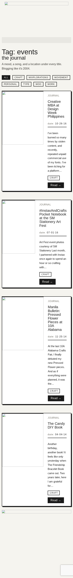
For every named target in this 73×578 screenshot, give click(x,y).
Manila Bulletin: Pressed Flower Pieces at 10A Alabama (55, 318)
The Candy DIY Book (56, 425)
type (26, 84)
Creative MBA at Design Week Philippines (56, 109)
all (6, 77)
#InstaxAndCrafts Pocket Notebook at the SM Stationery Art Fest (53, 218)
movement (61, 77)
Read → (55, 185)
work (51, 84)
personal (10, 84)
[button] (36, 40)
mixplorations (38, 77)
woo (38, 84)
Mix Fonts (32, 569)
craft (19, 77)
